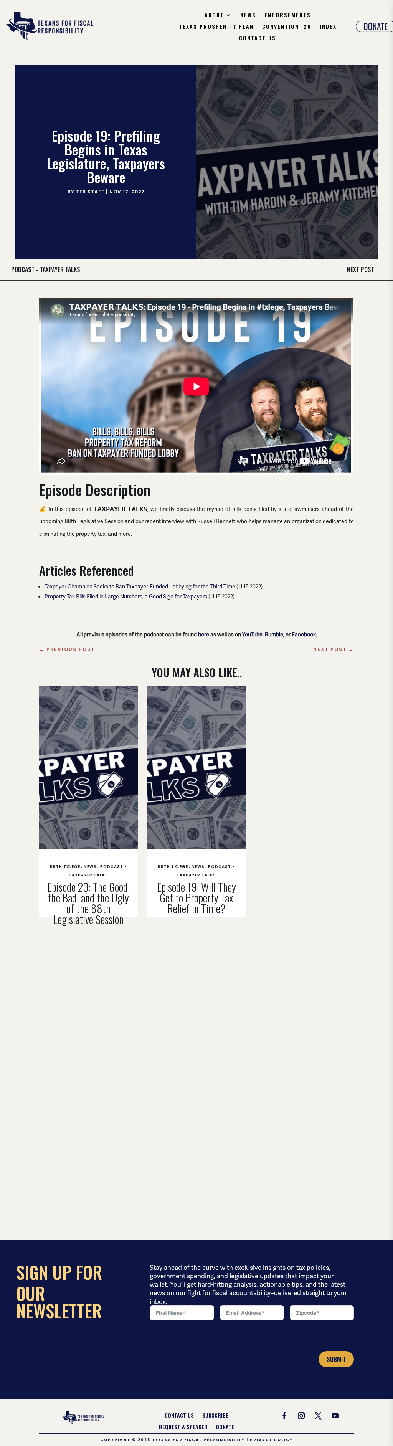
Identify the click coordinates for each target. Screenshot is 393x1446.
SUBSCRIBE (215, 1416)
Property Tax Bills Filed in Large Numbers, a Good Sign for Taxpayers (126, 596)
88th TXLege (65, 866)
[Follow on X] (318, 1416)
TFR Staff (90, 191)
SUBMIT (336, 1359)
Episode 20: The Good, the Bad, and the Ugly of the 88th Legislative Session (89, 903)
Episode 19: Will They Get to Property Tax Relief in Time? (196, 897)
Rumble (274, 634)
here (203, 634)
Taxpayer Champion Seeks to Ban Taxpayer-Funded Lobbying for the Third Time (140, 586)
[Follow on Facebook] (284, 1416)
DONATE (225, 1427)
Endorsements (287, 15)
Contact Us (257, 38)
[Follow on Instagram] (301, 1416)
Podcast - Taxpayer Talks (45, 269)
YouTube (252, 634)
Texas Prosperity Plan (216, 27)
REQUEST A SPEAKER (183, 1427)
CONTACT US (179, 1416)
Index (328, 27)
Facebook (304, 634)
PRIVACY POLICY (271, 1440)
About (214, 15)
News (248, 15)
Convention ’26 (286, 27)
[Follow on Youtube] (335, 1416)
